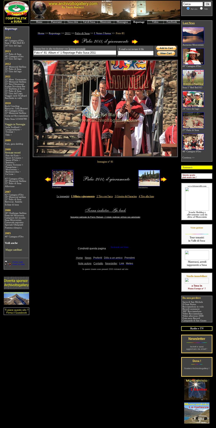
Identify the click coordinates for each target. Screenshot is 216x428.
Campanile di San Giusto (194, 320)
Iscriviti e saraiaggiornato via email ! (196, 347)
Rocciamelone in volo (193, 307)
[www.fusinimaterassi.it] (197, 259)
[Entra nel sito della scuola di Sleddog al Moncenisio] (197, 210)
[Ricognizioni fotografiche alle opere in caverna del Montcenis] (196, 399)
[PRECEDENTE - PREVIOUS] (75, 43)
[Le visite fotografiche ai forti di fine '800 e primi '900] (196, 422)
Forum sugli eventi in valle (18, 263)
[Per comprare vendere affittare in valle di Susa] (197, 282)
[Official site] (197, 230)
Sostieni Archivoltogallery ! (196, 368)
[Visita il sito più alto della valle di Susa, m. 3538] (16, 303)
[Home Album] (105, 43)
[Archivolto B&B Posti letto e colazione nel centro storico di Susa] (16, 22)
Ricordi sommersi (191, 309)
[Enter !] (16, 288)
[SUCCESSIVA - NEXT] (134, 43)
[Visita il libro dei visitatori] (16, 313)
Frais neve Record (191, 318)
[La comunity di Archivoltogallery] (7, 265)
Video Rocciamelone (192, 314)
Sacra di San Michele (192, 302)
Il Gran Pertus (189, 304)
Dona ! (197, 361)
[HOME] (105, 19)
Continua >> (188, 157)
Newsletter (196, 339)
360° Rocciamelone (191, 311)
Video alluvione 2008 (193, 316)
